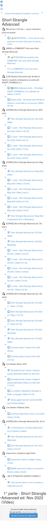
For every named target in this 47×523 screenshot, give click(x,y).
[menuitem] (1, 6)
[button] (1, 2)
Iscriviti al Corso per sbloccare (23, 515)
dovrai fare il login (29, 512)
